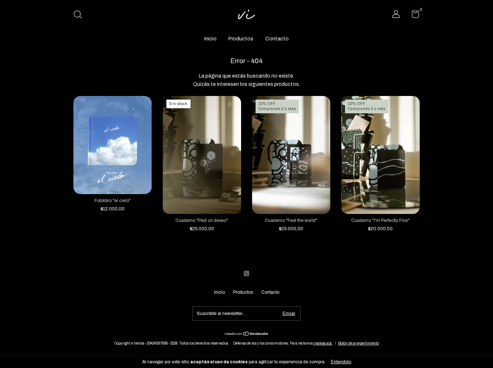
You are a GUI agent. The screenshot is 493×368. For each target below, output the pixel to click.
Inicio (210, 38)
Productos (240, 38)
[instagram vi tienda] (246, 273)
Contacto (277, 38)
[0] (413, 16)
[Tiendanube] (246, 334)
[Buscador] (80, 15)
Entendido (341, 361)
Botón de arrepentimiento (358, 343)
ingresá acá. (323, 343)
